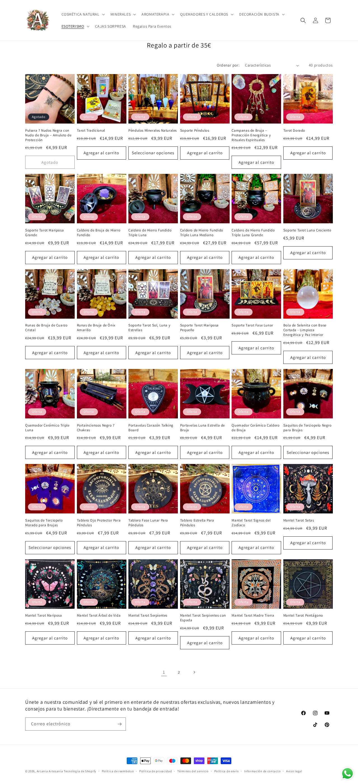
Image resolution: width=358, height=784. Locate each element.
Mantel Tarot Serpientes (147, 615)
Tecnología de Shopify (80, 771)
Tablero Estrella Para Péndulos (197, 522)
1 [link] (164, 672)
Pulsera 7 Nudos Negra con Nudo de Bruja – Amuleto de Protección (48, 135)
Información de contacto (262, 771)
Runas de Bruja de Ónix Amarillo (96, 327)
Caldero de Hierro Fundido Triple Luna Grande (253, 232)
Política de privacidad (155, 771)
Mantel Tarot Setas (298, 520)
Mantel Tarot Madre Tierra (253, 615)
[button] (82, 14)
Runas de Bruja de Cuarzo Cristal (46, 327)
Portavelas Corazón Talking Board (150, 427)
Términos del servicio (193, 771)
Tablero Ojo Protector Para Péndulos (99, 522)
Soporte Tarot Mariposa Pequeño (199, 327)
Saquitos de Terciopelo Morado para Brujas (44, 522)
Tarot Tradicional (91, 130)
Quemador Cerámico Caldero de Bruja (255, 427)
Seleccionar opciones (153, 152)
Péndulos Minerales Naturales (152, 130)
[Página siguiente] (194, 672)
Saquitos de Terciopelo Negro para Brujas (307, 427)
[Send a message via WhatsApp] (347, 773)
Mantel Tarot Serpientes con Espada (203, 617)
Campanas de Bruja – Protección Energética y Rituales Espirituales (251, 135)
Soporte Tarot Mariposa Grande (44, 232)
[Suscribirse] (119, 724)
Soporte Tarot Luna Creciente (307, 230)
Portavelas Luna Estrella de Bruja (202, 427)
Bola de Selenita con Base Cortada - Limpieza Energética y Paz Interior (304, 330)
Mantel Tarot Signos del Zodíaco (251, 522)
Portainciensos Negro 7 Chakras (96, 427)
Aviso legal (294, 771)
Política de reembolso (118, 771)
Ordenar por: (228, 65)
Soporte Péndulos (194, 130)
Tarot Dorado (294, 130)
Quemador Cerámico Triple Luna (47, 427)
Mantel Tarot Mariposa (43, 615)
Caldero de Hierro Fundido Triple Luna (149, 232)
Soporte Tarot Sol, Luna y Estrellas (149, 327)
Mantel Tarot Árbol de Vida (99, 615)
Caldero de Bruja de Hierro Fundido (99, 232)
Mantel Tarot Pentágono (303, 615)
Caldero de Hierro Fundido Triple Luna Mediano (201, 232)
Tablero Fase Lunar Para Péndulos (148, 522)
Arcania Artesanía (50, 771)
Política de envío (226, 771)
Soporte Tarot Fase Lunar (252, 325)
